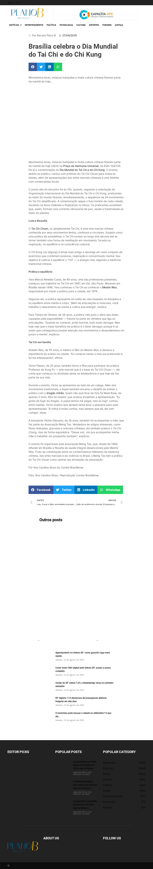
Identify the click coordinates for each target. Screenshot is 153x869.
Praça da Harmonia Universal (81, 165)
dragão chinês (55, 393)
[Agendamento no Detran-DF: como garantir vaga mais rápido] (45, 656)
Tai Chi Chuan (39, 228)
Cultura (81, 24)
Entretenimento (34, 24)
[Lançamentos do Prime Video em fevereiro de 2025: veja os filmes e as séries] (62, 765)
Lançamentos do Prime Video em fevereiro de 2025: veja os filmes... (84, 765)
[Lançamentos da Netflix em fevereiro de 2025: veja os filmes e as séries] (62, 804)
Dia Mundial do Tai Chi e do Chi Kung (82, 169)
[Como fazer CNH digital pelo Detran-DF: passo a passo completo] (45, 671)
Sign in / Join (13, 2)
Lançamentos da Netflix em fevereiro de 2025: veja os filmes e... (85, 804)
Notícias (14, 24)
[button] (33, 67)
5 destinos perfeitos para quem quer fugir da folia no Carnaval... (85, 785)
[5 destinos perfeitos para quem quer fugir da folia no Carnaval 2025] (62, 785)
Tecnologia (66, 24)
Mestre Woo (109, 287)
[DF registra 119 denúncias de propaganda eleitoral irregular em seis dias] (45, 701)
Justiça (119, 24)
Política (51, 24)
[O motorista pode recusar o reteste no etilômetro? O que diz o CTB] (45, 716)
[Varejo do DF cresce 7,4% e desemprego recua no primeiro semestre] (45, 686)
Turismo (107, 24)
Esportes (94, 24)
